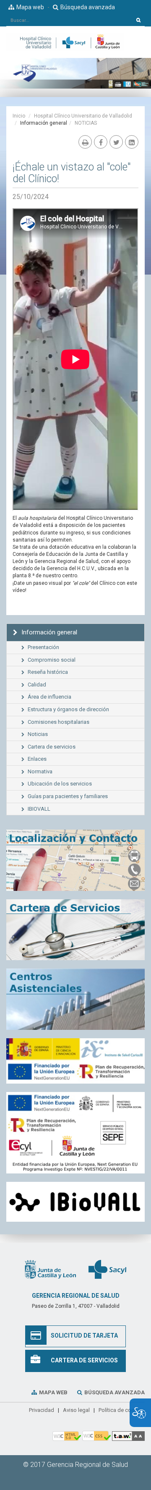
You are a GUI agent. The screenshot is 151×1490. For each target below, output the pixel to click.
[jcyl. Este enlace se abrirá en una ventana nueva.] (50, 1269)
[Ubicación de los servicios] (75, 999)
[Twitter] (116, 142)
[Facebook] (100, 142)
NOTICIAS (86, 123)
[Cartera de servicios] (75, 930)
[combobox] (69, 20)
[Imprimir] (85, 142)
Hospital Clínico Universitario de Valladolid (83, 116)
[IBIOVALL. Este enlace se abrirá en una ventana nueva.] (75, 1202)
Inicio (19, 116)
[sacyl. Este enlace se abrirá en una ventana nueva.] (107, 1269)
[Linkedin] (131, 142)
